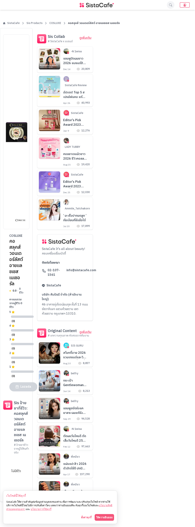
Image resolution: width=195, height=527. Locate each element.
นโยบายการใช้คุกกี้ (41, 509)
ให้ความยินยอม (104, 517)
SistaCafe (13, 23)
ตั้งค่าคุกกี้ (86, 517)
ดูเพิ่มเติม (85, 38)
